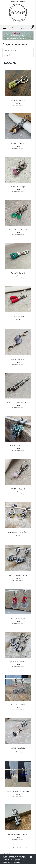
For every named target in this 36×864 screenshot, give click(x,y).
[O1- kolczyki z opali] (18, 83)
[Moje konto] (22, 28)
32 (26, 848)
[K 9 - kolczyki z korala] (18, 299)
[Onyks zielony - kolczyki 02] (18, 213)
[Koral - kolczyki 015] (18, 601)
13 (20, 848)
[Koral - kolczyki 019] (18, 688)
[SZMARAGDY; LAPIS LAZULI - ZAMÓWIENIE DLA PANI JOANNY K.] (18, 774)
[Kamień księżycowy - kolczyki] (18, 817)
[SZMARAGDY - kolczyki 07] (18, 429)
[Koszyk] (31, 27)
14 (22, 848)
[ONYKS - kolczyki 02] (18, 731)
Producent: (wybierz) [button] (10, 50)
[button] (4, 27)
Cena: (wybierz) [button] (8, 55)
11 (15, 848)
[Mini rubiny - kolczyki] (18, 170)
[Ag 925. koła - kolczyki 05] (18, 645)
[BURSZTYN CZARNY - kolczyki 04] (18, 385)
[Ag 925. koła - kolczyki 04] (18, 558)
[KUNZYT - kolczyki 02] (18, 472)
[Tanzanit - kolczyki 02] (18, 342)
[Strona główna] (18, 12)
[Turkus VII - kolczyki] (18, 256)
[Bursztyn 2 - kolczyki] (18, 126)
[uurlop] (18, 35)
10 (13, 848)
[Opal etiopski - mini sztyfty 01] (18, 515)
